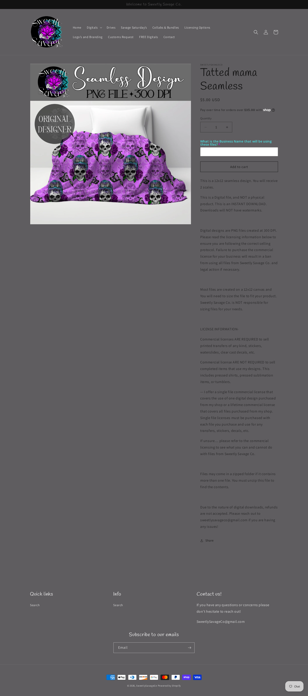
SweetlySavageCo (146, 685)
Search (35, 605)
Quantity (205, 118)
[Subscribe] (189, 647)
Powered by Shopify (169, 685)
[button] (94, 27)
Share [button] (209, 540)
